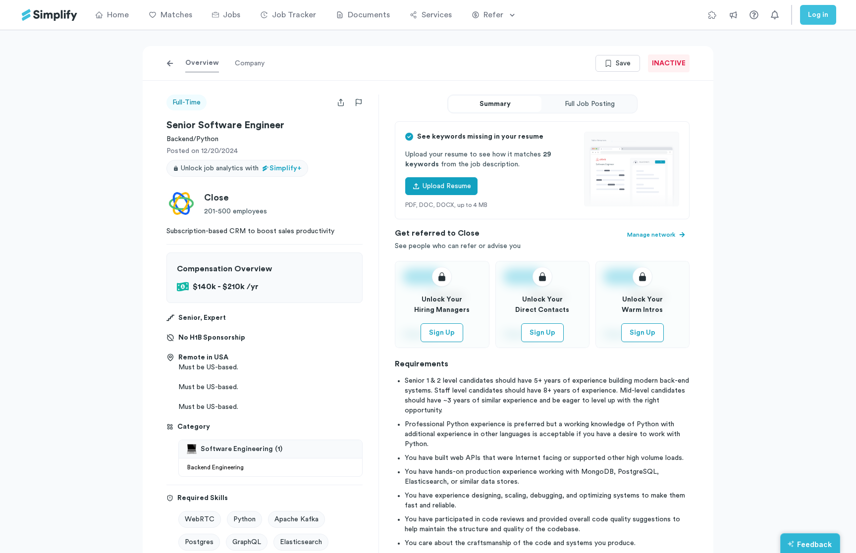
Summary (495, 104)
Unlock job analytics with (241, 168)
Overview (202, 62)
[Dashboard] (49, 15)
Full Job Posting (590, 104)
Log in (818, 14)
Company (250, 63)
